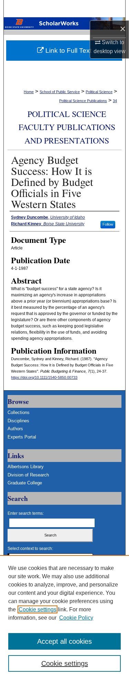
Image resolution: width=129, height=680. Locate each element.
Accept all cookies (64, 641)
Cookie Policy (76, 618)
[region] (64, 617)
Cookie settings (37, 609)
